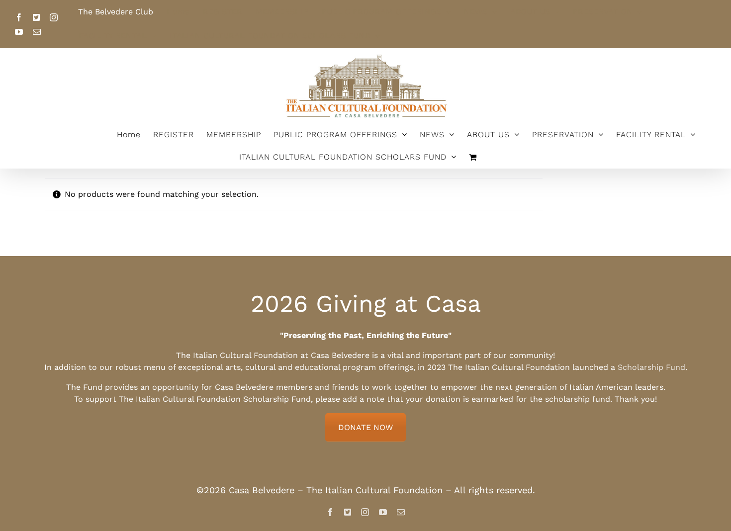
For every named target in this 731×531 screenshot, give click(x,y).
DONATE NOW (365, 427)
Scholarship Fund (651, 367)
